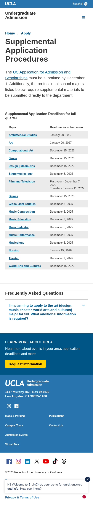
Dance (13, 158)
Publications (56, 415)
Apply (26, 33)
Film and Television (22, 181)
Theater (14, 258)
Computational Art (21, 150)
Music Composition (22, 211)
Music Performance (22, 235)
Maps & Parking (15, 415)
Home (10, 33)
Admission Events (16, 434)
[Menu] (83, 18)
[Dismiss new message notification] (87, 479)
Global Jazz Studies (22, 204)
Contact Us (56, 425)
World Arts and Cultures (25, 266)
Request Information (25, 364)
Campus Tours (14, 425)
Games (13, 196)
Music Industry (19, 227)
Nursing (14, 250)
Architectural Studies (23, 135)
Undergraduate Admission (20, 15)
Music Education (20, 219)
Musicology (16, 242)
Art (11, 142)
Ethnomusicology (20, 173)
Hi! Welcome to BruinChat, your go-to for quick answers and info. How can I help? (44, 486)
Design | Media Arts (22, 166)
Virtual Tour (12, 444)
